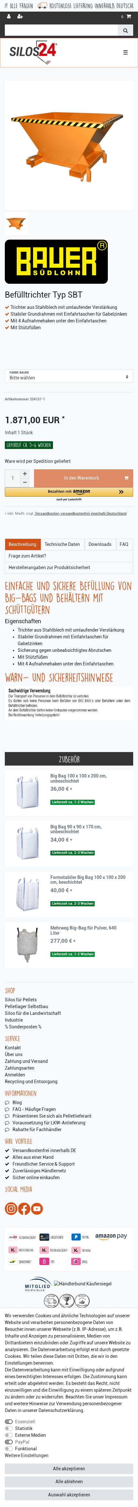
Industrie (14, 1020)
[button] (69, 494)
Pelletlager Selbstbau (26, 1006)
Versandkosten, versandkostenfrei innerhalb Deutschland (80, 513)
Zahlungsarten (19, 1068)
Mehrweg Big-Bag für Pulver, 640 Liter (83, 930)
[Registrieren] (21, 17)
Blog (17, 1102)
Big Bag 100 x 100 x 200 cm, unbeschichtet (78, 778)
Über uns (13, 1054)
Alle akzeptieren (69, 1468)
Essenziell (25, 1421)
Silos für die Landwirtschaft (33, 1013)
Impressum (116, 1396)
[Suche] (125, 30)
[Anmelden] (9, 17)
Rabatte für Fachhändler (37, 1129)
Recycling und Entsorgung (31, 1081)
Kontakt (13, 1047)
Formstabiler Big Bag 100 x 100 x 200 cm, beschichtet (87, 880)
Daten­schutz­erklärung (61, 1410)
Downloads (100, 544)
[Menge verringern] (24, 482)
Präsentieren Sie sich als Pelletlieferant (52, 1116)
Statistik (23, 1428)
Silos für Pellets (21, 999)
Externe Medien (30, 1435)
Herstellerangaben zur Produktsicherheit (49, 567)
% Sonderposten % (23, 1026)
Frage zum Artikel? (27, 555)
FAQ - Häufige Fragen (34, 1109)
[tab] (23, 544)
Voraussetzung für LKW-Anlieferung (49, 1122)
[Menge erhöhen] (24, 473)
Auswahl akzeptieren (69, 1494)
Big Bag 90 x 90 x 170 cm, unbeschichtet (76, 829)
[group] (27, 793)
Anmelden (15, 1074)
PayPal (22, 1442)
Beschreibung (22, 544)
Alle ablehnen (69, 1481)
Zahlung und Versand (26, 1061)
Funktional (26, 1448)
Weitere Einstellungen (26, 1455)
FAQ (124, 544)
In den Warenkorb (81, 478)
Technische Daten (62, 544)
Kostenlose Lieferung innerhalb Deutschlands (74, 5)
